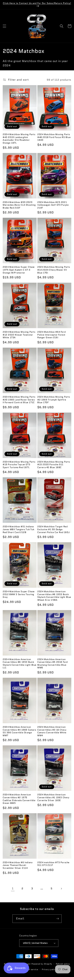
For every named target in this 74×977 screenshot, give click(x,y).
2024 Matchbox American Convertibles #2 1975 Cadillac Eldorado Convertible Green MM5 (19, 798)
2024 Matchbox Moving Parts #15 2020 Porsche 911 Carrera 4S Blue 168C (53, 464)
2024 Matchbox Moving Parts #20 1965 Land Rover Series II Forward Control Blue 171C (19, 399)
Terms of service (29, 969)
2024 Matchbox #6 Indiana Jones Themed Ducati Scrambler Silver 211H (17, 865)
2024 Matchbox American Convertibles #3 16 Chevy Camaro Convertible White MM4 (51, 731)
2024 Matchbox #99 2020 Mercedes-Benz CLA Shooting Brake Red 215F (19, 205)
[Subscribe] (57, 918)
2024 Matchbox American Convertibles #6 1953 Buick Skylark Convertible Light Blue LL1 (19, 663)
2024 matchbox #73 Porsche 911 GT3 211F (53, 864)
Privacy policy (49, 969)
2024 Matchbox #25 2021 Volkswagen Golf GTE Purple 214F (53, 205)
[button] (4, 26)
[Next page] (61, 889)
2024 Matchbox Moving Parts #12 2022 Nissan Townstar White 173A (19, 334)
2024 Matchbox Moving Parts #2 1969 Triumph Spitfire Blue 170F (53, 399)
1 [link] (13, 888)
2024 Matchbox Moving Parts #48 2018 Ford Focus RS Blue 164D (54, 137)
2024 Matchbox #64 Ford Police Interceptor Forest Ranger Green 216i (51, 334)
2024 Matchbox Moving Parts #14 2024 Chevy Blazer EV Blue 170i (53, 270)
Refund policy (63, 963)
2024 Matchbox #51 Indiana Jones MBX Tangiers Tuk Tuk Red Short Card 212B (18, 529)
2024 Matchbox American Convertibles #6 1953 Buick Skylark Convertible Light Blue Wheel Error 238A (54, 595)
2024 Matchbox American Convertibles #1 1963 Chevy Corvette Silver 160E (53, 797)
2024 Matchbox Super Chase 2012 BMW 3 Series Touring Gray (19, 594)
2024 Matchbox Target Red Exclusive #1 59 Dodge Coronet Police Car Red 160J (53, 529)
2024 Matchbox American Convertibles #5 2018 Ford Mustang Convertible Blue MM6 (52, 663)
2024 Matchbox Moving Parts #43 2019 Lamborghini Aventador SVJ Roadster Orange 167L (19, 138)
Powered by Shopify (41, 963)
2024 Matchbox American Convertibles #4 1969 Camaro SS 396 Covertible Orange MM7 (19, 731)
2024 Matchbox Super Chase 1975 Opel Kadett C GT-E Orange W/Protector (19, 270)
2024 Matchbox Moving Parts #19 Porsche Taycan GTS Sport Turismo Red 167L (19, 464)
